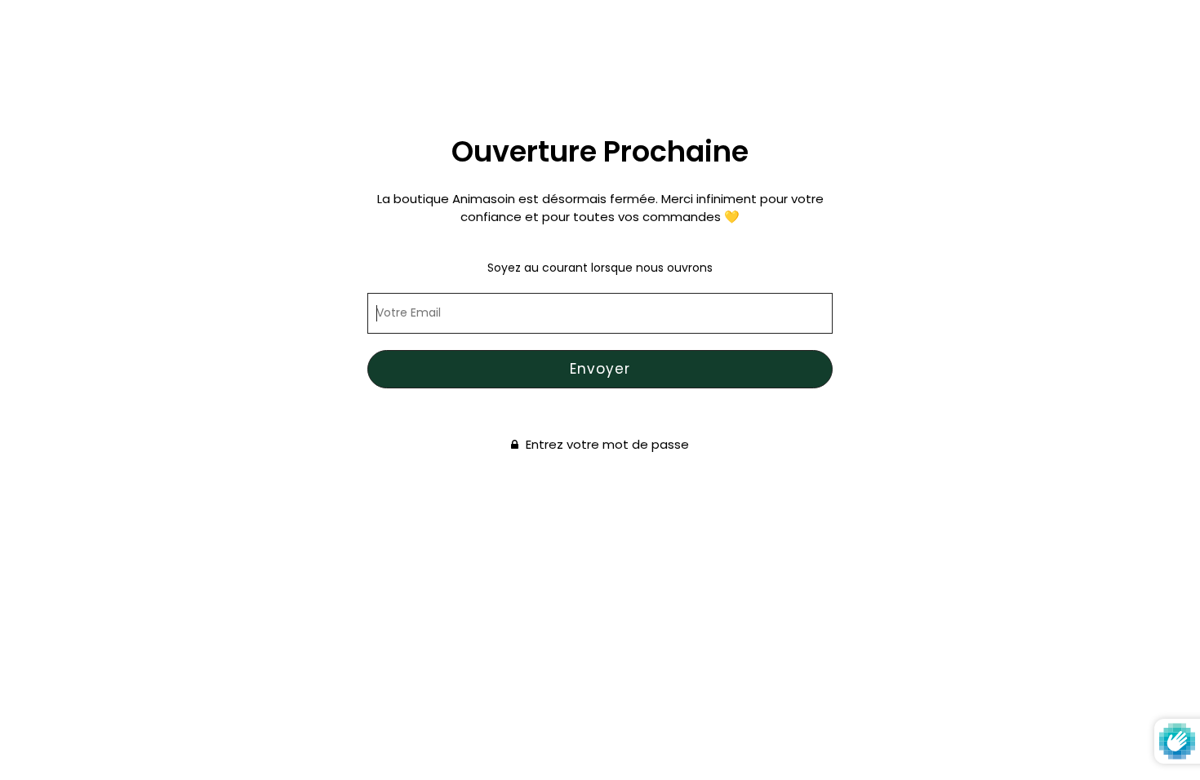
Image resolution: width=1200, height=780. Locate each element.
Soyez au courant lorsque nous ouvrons (600, 267)
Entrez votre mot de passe (605, 445)
